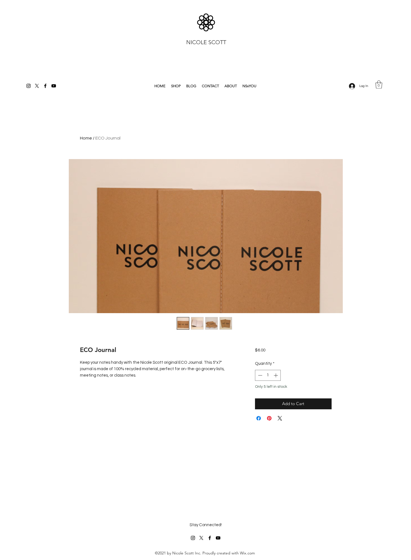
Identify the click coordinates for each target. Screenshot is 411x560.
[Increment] (276, 375)
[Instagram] (28, 86)
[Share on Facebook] (258, 418)
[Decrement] (259, 375)
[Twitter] (37, 86)
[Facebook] (45, 86)
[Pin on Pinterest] (269, 418)
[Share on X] (280, 418)
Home (86, 138)
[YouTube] (53, 86)
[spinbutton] (268, 375)
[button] (378, 85)
